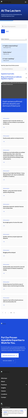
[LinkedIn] (14, 404)
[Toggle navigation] (25, 2)
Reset (7, 31)
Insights (3, 388)
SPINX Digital (7, 407)
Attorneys (4, 378)
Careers (3, 391)
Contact (3, 397)
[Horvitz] (7, 2)
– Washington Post (7, 47)
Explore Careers (7, 360)
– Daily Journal (6, 54)
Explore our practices (9, 355)
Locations (4, 394)
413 (11, 312)
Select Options (5, 39)
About (3, 381)
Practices (4, 384)
